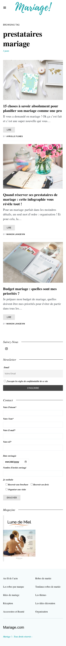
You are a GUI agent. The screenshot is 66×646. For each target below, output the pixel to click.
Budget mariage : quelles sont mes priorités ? (30, 291)
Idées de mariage (11, 594)
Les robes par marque (13, 586)
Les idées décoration (45, 603)
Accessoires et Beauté (13, 611)
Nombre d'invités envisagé (14, 467)
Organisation (41, 611)
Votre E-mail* (9, 430)
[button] (4, 8)
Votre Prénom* (9, 407)
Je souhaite (8, 479)
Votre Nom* (8, 418)
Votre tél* (7, 441)
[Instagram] (6, 348)
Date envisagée (9, 455)
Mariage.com (13, 627)
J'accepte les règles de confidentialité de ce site (27, 381)
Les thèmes (40, 594)
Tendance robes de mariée (47, 586)
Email (6, 367)
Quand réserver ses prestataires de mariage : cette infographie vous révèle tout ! (30, 199)
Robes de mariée (43, 578)
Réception (8, 603)
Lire (9, 129)
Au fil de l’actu (10, 578)
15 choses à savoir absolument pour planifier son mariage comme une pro (32, 108)
